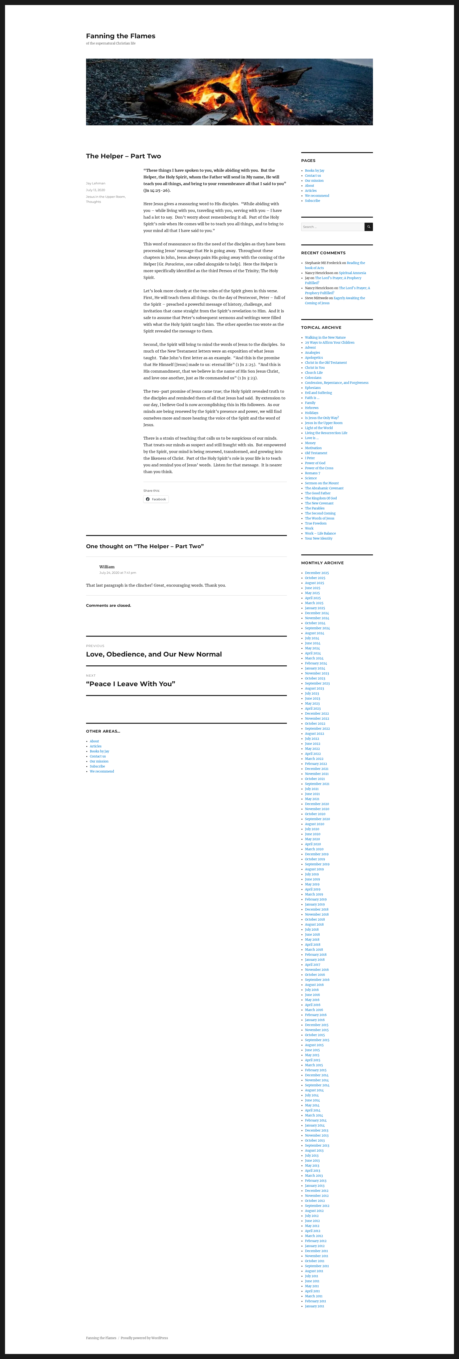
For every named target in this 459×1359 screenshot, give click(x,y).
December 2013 (316, 1130)
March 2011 (313, 1296)
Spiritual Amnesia (352, 273)
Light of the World (319, 428)
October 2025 (315, 578)
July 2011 (311, 1276)
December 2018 (316, 909)
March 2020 (314, 849)
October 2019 (315, 859)
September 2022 (317, 729)
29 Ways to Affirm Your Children (330, 343)
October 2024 (315, 623)
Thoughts (93, 202)
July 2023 (312, 693)
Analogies (312, 353)
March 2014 (314, 1115)
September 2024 (317, 628)
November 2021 (317, 774)
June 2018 (312, 935)
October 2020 (315, 814)
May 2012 (312, 1226)
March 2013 (314, 1176)
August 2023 (314, 688)
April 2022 (313, 754)
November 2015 (317, 1030)
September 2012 (317, 1206)
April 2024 (313, 653)
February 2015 (316, 1070)
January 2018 (315, 960)
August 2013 (314, 1151)
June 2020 (312, 834)
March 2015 (314, 1065)
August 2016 (314, 985)
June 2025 (312, 588)
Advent (310, 348)
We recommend (102, 771)
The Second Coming (320, 513)
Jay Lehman (95, 183)
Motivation (313, 448)
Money (310, 443)
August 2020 (314, 824)
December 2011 (316, 1251)
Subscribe (97, 766)
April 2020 (313, 844)
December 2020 (317, 804)
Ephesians (313, 388)
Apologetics (314, 358)
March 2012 (314, 1236)
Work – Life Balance (320, 533)
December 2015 (316, 1025)
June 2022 (312, 744)
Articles (96, 746)
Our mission (99, 761)
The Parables (315, 508)
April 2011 (312, 1291)
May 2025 (312, 593)
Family (310, 403)
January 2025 (315, 608)
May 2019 (312, 884)
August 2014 (314, 1090)
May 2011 (312, 1286)
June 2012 (312, 1221)
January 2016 (315, 1020)
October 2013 (315, 1140)
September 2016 (317, 980)
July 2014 (312, 1095)
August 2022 (314, 734)
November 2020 (317, 809)
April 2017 (312, 965)
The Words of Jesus (319, 518)
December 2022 (317, 714)
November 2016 (317, 970)
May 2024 (312, 648)
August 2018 (314, 925)
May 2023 (312, 704)
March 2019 (314, 894)
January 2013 (314, 1186)
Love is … (312, 438)
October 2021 (315, 779)
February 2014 (316, 1120)
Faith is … (312, 398)
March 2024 (314, 658)
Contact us (98, 756)
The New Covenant (319, 503)
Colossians (313, 378)
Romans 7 (312, 473)
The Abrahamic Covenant (324, 488)
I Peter (310, 458)
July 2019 (312, 874)
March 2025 (314, 603)
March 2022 (314, 759)
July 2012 (312, 1216)
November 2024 (317, 618)
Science (311, 478)
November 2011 (316, 1256)
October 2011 (314, 1261)
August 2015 (314, 1045)
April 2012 (312, 1231)
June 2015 (312, 1050)
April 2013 (312, 1171)
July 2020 (312, 829)
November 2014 (317, 1080)
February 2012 (316, 1241)
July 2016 (312, 990)
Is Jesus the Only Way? (322, 418)
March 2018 (314, 950)
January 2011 (314, 1306)
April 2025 (313, 598)
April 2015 (312, 1060)
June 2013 (312, 1161)
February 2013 (315, 1181)
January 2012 (315, 1246)
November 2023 (317, 673)
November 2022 (317, 719)
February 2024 (316, 663)
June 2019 (312, 879)
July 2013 (311, 1156)
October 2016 (315, 975)
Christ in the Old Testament (326, 363)
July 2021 (312, 789)
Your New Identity (318, 538)
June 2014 (312, 1100)
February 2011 (315, 1301)
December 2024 (317, 613)
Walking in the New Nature (325, 338)
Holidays (311, 413)
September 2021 (317, 784)
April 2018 (312, 945)
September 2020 (317, 819)
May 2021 (312, 799)
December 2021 (316, 769)
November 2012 (317, 1196)
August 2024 (314, 633)
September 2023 (317, 683)
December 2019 (317, 854)
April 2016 (313, 1005)
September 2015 (317, 1040)
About (94, 741)
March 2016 (314, 1010)
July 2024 (312, 638)
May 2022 (312, 749)
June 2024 (312, 643)
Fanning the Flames (120, 36)
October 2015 (315, 1035)
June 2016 (312, 995)
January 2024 (315, 668)
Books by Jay (99, 751)
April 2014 (312, 1110)
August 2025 (314, 583)
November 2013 (316, 1135)
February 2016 (316, 1015)
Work (309, 528)
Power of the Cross (319, 468)
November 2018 (317, 914)
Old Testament (316, 453)
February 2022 (316, 764)
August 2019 (314, 869)
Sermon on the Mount (322, 483)
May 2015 (312, 1055)
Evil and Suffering (318, 393)
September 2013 (317, 1146)
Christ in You (315, 368)
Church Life (314, 373)
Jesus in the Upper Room (105, 197)
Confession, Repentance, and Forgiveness (337, 383)
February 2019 (316, 899)
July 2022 (312, 739)
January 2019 (315, 904)
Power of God (315, 463)
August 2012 (314, 1211)
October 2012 (315, 1201)
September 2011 (317, 1266)
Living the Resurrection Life (326, 433)
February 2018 (316, 955)
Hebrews (312, 408)
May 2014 (312, 1105)
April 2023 (313, 709)
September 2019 (317, 864)
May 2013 (312, 1166)
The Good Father (318, 493)
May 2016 (312, 1000)
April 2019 (313, 889)
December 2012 (316, 1191)
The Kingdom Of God (321, 498)
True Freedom (316, 523)
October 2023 (315, 678)
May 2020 (312, 839)
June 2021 (312, 794)
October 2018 (315, 919)
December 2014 (316, 1075)
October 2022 (315, 724)
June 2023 (312, 698)
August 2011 (314, 1271)
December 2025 (317, 573)
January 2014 (315, 1125)
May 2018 (312, 940)
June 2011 (312, 1281)
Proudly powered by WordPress (144, 1338)
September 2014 (317, 1085)
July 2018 (312, 930)
